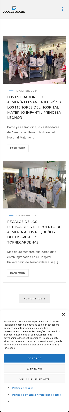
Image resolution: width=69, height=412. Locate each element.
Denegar (34, 368)
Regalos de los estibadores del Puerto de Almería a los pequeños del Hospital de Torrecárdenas (34, 232)
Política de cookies (22, 388)
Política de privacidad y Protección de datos (36, 395)
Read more (19, 149)
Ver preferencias (34, 378)
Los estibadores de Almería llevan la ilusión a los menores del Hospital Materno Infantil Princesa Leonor (34, 107)
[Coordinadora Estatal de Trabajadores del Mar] (14, 9)
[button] (63, 314)
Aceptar (34, 358)
